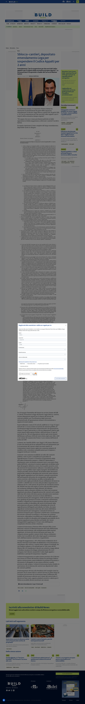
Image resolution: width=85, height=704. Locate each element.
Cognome (21, 337)
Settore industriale (23, 357)
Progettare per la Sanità (43, 363)
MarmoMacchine (31, 363)
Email (20, 342)
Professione (21, 347)
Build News (22, 363)
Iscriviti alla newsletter (60, 378)
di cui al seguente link (59, 368)
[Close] (66, 325)
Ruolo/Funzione (22, 352)
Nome (20, 333)
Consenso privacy (24, 366)
